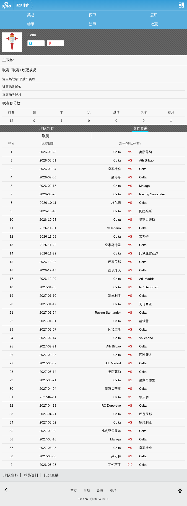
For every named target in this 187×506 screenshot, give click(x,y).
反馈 (100, 490)
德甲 (30, 24)
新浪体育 (22, 5)
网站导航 (181, 6)
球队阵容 (46, 128)
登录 (113, 490)
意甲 (154, 15)
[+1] (36, 43)
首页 (73, 490)
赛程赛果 (140, 128)
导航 (87, 490)
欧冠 (154, 24)
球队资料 (10, 475)
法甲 (92, 24)
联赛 (45, 136)
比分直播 (51, 475)
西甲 (92, 15)
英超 (30, 15)
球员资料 (31, 475)
